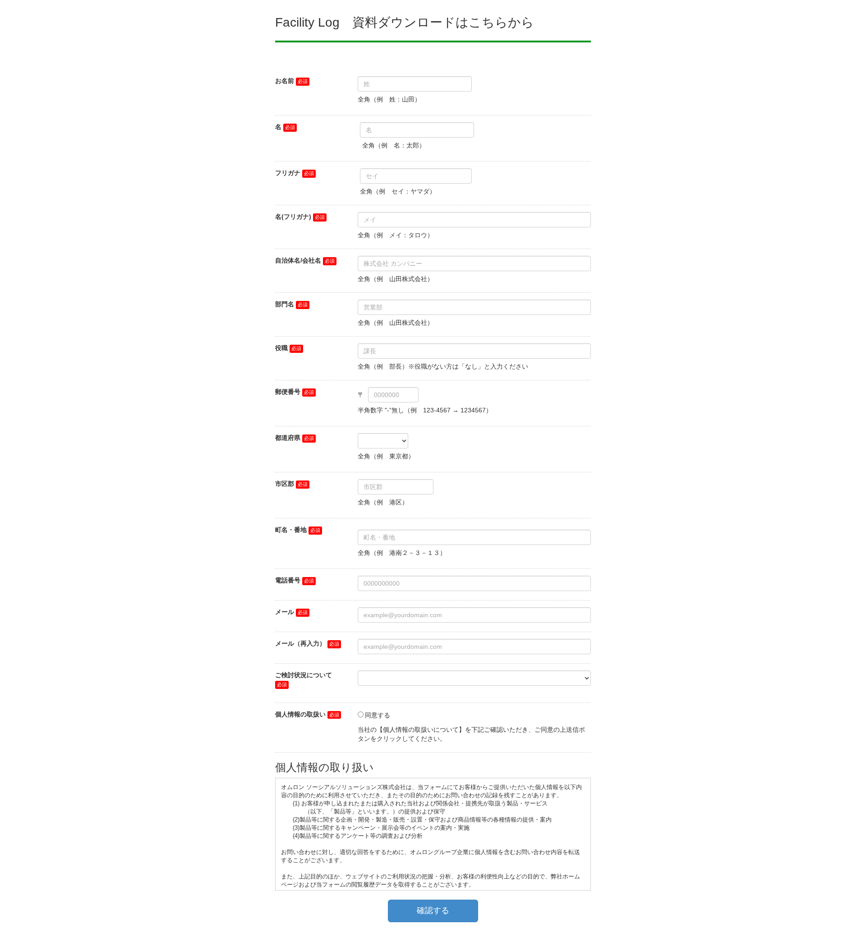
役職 (281, 347)
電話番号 (287, 580)
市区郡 (284, 483)
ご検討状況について (303, 675)
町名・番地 (291, 529)
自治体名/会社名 (298, 260)
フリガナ (287, 172)
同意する (377, 715)
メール (284, 611)
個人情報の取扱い (300, 714)
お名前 (284, 80)
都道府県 (287, 437)
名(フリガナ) (293, 216)
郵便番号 (287, 391)
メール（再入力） (300, 643)
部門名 (284, 304)
